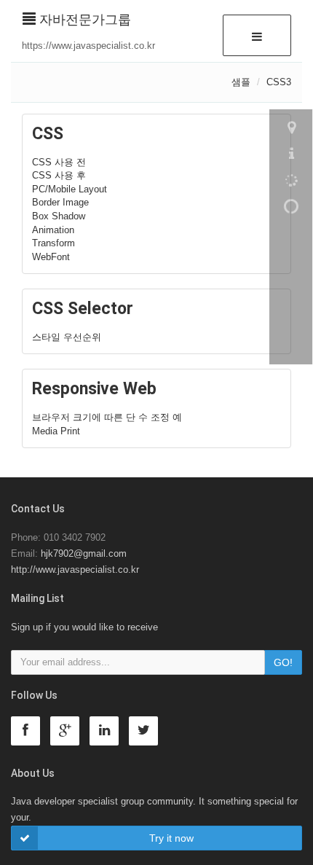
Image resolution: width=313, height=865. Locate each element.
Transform (53, 243)
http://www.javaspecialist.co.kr (75, 569)
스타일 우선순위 (66, 337)
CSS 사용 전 (59, 162)
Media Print (56, 431)
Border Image (60, 202)
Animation (53, 229)
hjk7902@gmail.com (84, 553)
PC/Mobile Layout (69, 189)
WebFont (51, 256)
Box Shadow (58, 216)
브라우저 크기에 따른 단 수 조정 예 (107, 417)
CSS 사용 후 (59, 175)
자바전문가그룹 (83, 19)
